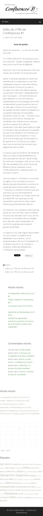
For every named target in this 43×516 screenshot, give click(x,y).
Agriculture (5, 464)
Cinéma (26, 467)
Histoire (20, 479)
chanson (18, 468)
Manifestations (17, 483)
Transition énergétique (25, 497)
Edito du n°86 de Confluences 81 (19, 272)
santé (20, 493)
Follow (30, 256)
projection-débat (35, 490)
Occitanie (38, 487)
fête (11, 479)
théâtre (12, 497)
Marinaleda (26, 483)
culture (19, 471)
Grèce (15, 479)
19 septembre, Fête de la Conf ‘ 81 (15, 397)
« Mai (2, 450)
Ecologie (32, 475)
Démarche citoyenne (14, 475)
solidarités (4, 497)
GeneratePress (21, 512)
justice (31, 479)
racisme (2, 494)
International (26, 479)
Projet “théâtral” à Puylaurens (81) (15, 400)
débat (40, 471)
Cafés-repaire (9, 468)
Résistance (11, 493)
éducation (3, 500)
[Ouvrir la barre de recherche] (40, 22)
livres (2, 483)
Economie (38, 476)
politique (4, 490)
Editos (8, 265)
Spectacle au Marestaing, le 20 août (15, 407)
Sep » (8, 450)
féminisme (4, 479)
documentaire (32, 472)
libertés (37, 479)
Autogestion (16, 464)
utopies (40, 497)
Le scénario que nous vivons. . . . (13, 404)
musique (5, 486)
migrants (33, 483)
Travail (35, 497)
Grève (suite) (25, 349)
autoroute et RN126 (28, 464)
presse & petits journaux (18, 490)
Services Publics (28, 494)
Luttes (8, 482)
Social (36, 494)
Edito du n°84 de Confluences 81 (19, 268)
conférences (10, 471)
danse (26, 472)
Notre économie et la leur (23, 486)
